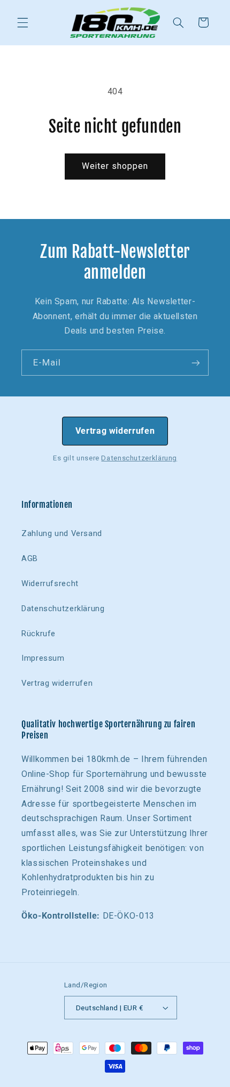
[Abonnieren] (195, 363)
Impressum (43, 658)
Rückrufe (38, 633)
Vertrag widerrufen (115, 431)
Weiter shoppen (115, 166)
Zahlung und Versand (61, 533)
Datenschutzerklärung (139, 458)
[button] (22, 22)
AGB (29, 558)
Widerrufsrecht (50, 583)
